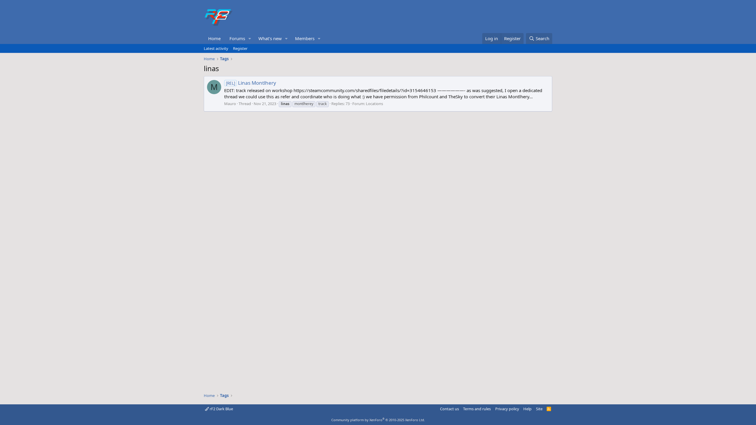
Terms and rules (477, 408)
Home (214, 38)
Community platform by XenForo (378, 420)
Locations (374, 103)
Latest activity (216, 48)
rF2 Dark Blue (221, 408)
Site (539, 408)
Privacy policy (507, 408)
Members (305, 38)
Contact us (449, 408)
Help (527, 408)
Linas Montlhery (251, 82)
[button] (250, 38)
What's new (270, 38)
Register (240, 48)
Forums (237, 38)
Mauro (230, 103)
